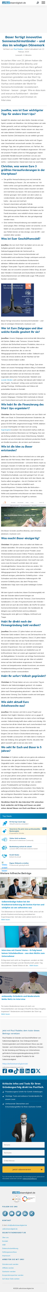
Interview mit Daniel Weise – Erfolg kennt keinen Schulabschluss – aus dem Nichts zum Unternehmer (23, 947)
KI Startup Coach (16, 822)
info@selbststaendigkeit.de (17, 1225)
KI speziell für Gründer (17, 833)
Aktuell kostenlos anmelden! (19, 824)
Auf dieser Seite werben (10, 1279)
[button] (32, 1144)
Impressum (6, 1256)
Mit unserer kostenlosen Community (21, 840)
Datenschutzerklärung (30, 1178)
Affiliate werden (8, 1268)
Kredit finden (14, 855)
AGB (3, 1245)
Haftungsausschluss (9, 1252)
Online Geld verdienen (18, 838)
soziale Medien (7, 380)
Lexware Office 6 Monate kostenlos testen (24, 849)
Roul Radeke (18, 49)
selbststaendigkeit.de (9, 1229)
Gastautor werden (9, 1271)
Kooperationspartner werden (12, 1275)
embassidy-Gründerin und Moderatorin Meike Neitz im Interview (23, 994)
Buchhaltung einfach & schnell (21, 846)
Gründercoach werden (10, 1264)
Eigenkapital (6, 430)
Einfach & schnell (15, 857)
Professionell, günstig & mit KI (19, 865)
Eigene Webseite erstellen (19, 863)
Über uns (5, 1237)
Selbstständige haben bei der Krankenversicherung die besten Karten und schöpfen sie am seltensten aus (23, 899)
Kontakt (5, 1241)
